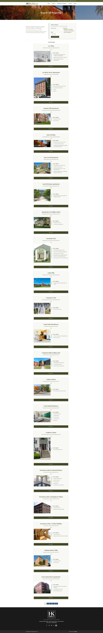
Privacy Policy (48, 622)
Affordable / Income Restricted (69, 30)
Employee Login (73, 0)
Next (56, 603)
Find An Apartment (60, 621)
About (49, 3)
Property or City (53, 28)
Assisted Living (53, 622)
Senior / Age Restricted (67, 32)
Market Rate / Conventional (68, 29)
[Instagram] (54, 625)
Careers (75, 3)
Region (52, 32)
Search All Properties (55, 36)
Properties (60, 0)
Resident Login (67, 0)
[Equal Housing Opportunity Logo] (56, 625)
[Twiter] (49, 625)
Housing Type (65, 28)
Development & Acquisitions (61, 3)
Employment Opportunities (43, 621)
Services (53, 3)
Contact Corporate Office (52, 621)
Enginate (75, 631)
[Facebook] (47, 625)
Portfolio (70, 3)
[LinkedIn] (51, 625)
